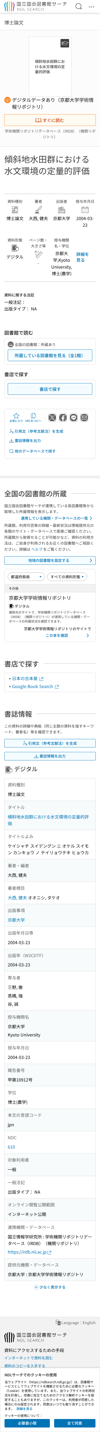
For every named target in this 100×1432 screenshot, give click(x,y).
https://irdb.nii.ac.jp (27, 1252)
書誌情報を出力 (28, 440)
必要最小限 (27, 1423)
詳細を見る (82, 257)
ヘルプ (36, 549)
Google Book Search (33, 686)
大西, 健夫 (17, 897)
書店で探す (50, 389)
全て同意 (74, 1423)
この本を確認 (57, 635)
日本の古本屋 (25, 678)
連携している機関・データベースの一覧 (54, 518)
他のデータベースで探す (35, 451)
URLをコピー (33, 421)
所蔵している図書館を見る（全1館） (50, 355)
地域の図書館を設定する (48, 560)
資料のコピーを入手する (24, 1365)
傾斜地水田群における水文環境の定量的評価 (48, 820)
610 (11, 1147)
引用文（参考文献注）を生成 (39, 431)
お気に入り (16, 421)
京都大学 (16, 920)
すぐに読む (53, 120)
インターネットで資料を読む (28, 1357)
